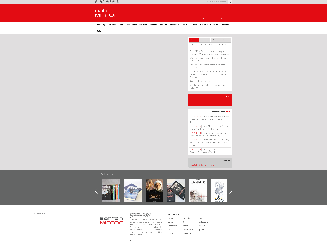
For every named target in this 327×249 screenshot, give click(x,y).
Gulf (228, 112)
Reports (153, 25)
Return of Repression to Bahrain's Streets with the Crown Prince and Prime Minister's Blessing (209, 74)
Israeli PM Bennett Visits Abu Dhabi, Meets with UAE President (209, 127)
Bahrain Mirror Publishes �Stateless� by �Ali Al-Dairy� (154, 186)
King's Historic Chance (200, 81)
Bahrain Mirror (106, 12)
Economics (132, 25)
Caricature (187, 234)
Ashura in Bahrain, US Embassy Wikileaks (132, 186)
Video (194, 25)
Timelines (224, 25)
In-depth (204, 25)
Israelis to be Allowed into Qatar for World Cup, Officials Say (208, 134)
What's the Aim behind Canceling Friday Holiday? (208, 86)
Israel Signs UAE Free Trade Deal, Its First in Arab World (209, 150)
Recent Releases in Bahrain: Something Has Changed (210, 66)
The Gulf (185, 25)
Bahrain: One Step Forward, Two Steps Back (208, 46)
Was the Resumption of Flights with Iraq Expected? (208, 59)
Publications (109, 174)
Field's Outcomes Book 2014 (219, 183)
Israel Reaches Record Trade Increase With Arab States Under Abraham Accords (210, 119)
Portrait (163, 25)
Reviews (214, 25)
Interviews (174, 25)
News (122, 25)
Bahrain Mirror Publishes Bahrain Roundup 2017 (111, 186)
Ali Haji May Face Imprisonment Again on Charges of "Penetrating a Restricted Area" (210, 52)
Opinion (100, 31)
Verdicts (143, 25)
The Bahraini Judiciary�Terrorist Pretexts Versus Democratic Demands (176, 188)
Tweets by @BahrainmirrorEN (202, 165)
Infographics (188, 230)
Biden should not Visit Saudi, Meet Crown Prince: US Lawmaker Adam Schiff (209, 143)
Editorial (113, 25)
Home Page (101, 25)
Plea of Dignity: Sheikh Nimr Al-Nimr (198, 185)
